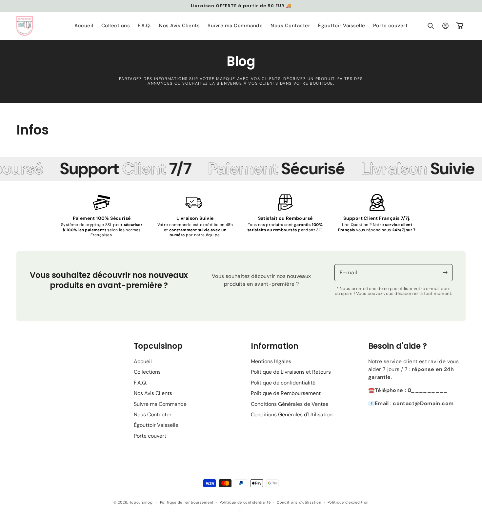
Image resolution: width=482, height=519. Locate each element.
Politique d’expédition (348, 502)
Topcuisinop (141, 502)
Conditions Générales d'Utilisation (291, 414)
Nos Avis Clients (153, 393)
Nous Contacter (152, 414)
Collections (147, 371)
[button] (431, 26)
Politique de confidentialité (283, 382)
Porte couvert (150, 435)
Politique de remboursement (186, 502)
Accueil (143, 361)
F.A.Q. (140, 382)
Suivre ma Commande (160, 404)
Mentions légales (271, 361)
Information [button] (274, 346)
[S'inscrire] (445, 272)
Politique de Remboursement (286, 393)
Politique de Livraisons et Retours (291, 371)
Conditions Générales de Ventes (289, 404)
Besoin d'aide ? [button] (397, 346)
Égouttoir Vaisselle (156, 425)
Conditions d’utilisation (299, 502)
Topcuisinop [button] (158, 346)
